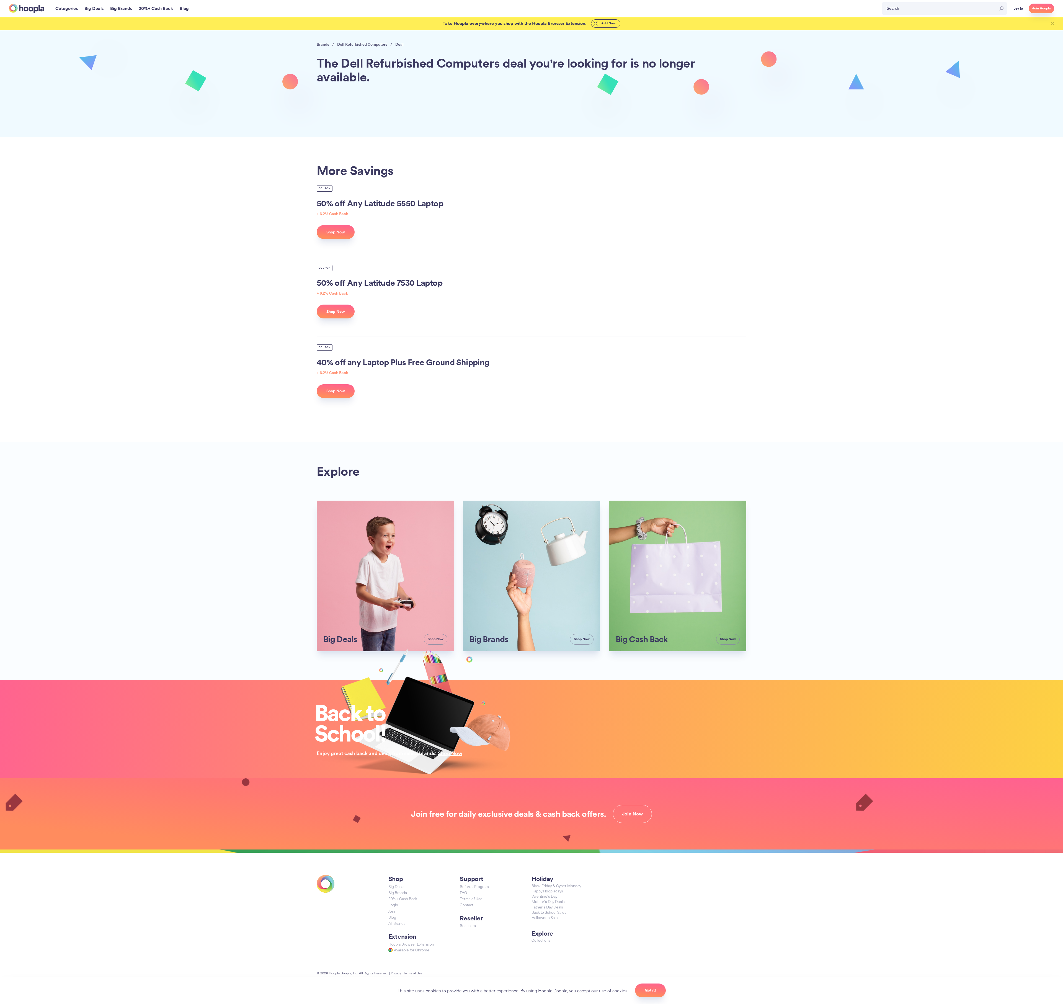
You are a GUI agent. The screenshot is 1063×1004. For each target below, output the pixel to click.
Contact (466, 905)
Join (391, 911)
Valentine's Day (544, 896)
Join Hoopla (1041, 8)
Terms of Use (471, 899)
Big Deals (396, 886)
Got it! (650, 990)
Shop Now (450, 753)
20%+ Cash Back (402, 899)
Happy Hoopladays (547, 891)
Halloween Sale (545, 917)
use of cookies (613, 990)
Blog (392, 917)
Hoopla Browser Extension (411, 944)
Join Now (632, 814)
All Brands (397, 923)
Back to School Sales (549, 912)
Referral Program (474, 886)
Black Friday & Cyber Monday (556, 885)
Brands (323, 44)
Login (393, 905)
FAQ (463, 892)
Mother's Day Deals (548, 901)
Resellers (468, 925)
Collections (541, 940)
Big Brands (397, 892)
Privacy (396, 972)
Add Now (608, 23)
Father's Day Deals (547, 907)
